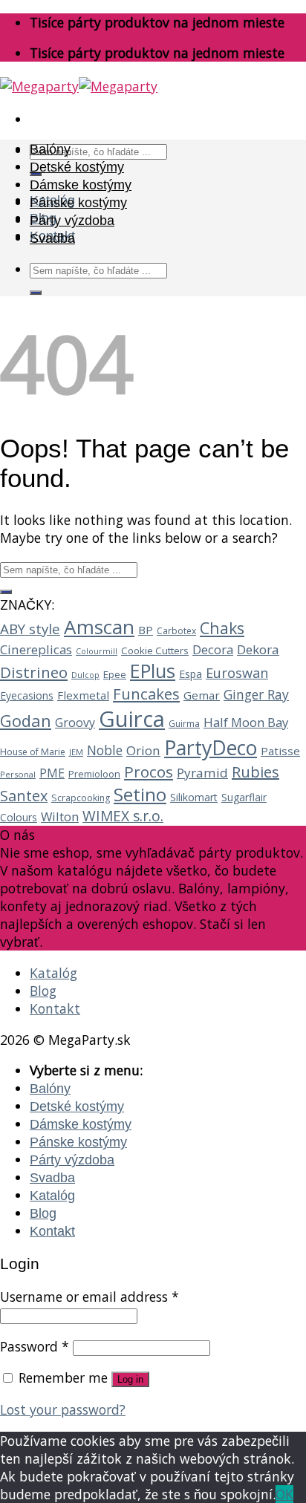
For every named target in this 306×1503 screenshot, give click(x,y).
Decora (212, 649)
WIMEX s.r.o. (122, 816)
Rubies (255, 772)
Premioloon (94, 773)
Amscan (99, 626)
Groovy (75, 722)
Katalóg (53, 973)
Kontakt (55, 1008)
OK (284, 1494)
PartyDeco (210, 747)
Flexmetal (83, 695)
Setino (140, 794)
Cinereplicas (36, 649)
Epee (114, 674)
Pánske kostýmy (78, 202)
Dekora (258, 649)
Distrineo (34, 672)
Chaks (222, 628)
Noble (105, 750)
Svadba (52, 238)
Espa (190, 674)
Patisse (280, 750)
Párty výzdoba (72, 220)
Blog (43, 991)
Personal (18, 774)
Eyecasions (26, 695)
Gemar (201, 695)
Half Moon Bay (246, 722)
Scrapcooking (80, 798)
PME (52, 773)
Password (34, 1346)
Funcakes (146, 693)
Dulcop (85, 674)
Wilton (60, 816)
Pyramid (202, 772)
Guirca (132, 719)
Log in (130, 1379)
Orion (143, 750)
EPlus (152, 670)
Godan (25, 720)
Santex (24, 796)
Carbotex (176, 631)
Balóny (50, 149)
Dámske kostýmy (80, 184)
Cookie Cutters (155, 650)
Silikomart (194, 797)
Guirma (184, 723)
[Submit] (36, 292)
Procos (148, 771)
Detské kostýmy (77, 167)
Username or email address (89, 1296)
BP (145, 629)
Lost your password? (63, 1409)
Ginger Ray (256, 694)
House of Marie (32, 752)
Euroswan (237, 673)
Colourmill (96, 651)
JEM (76, 751)
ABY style (30, 628)
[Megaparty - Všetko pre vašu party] (78, 86)
